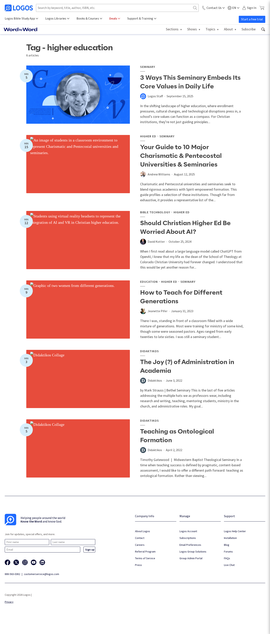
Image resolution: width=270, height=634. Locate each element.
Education (149, 282)
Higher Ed (148, 136)
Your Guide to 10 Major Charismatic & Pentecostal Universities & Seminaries (181, 156)
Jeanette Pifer (157, 311)
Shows (192, 29)
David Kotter (156, 241)
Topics (210, 29)
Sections (172, 29)
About (228, 29)
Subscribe (249, 29)
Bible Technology (155, 212)
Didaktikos (149, 351)
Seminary (147, 67)
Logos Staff (155, 96)
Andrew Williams (159, 174)
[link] (263, 29)
